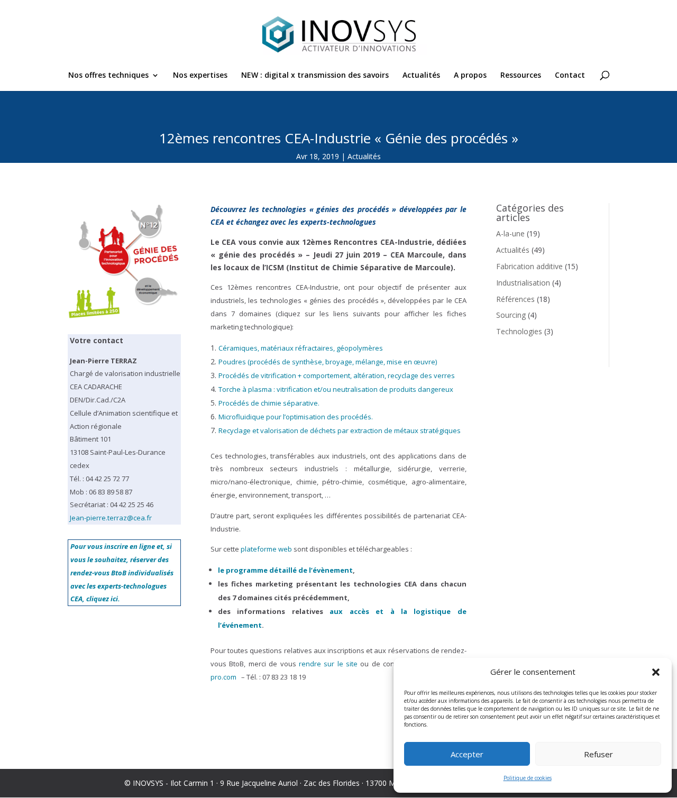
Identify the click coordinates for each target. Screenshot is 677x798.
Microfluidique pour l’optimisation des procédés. (295, 416)
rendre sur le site (328, 663)
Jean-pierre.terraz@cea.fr (111, 517)
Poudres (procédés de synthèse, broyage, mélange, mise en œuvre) (327, 361)
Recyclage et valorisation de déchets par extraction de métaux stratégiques (339, 430)
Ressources (520, 75)
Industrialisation (523, 283)
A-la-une (510, 233)
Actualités (421, 75)
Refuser (598, 754)
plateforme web (266, 549)
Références (515, 299)
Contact (570, 75)
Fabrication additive (529, 266)
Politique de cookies (528, 778)
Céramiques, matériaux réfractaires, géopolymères (300, 348)
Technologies (519, 331)
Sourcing (511, 315)
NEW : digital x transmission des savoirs (315, 75)
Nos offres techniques (108, 75)
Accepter (467, 754)
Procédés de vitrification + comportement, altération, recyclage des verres (336, 375)
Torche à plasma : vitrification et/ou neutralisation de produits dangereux (335, 389)
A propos (470, 75)
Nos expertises (200, 75)
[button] (656, 672)
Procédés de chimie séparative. (268, 403)
